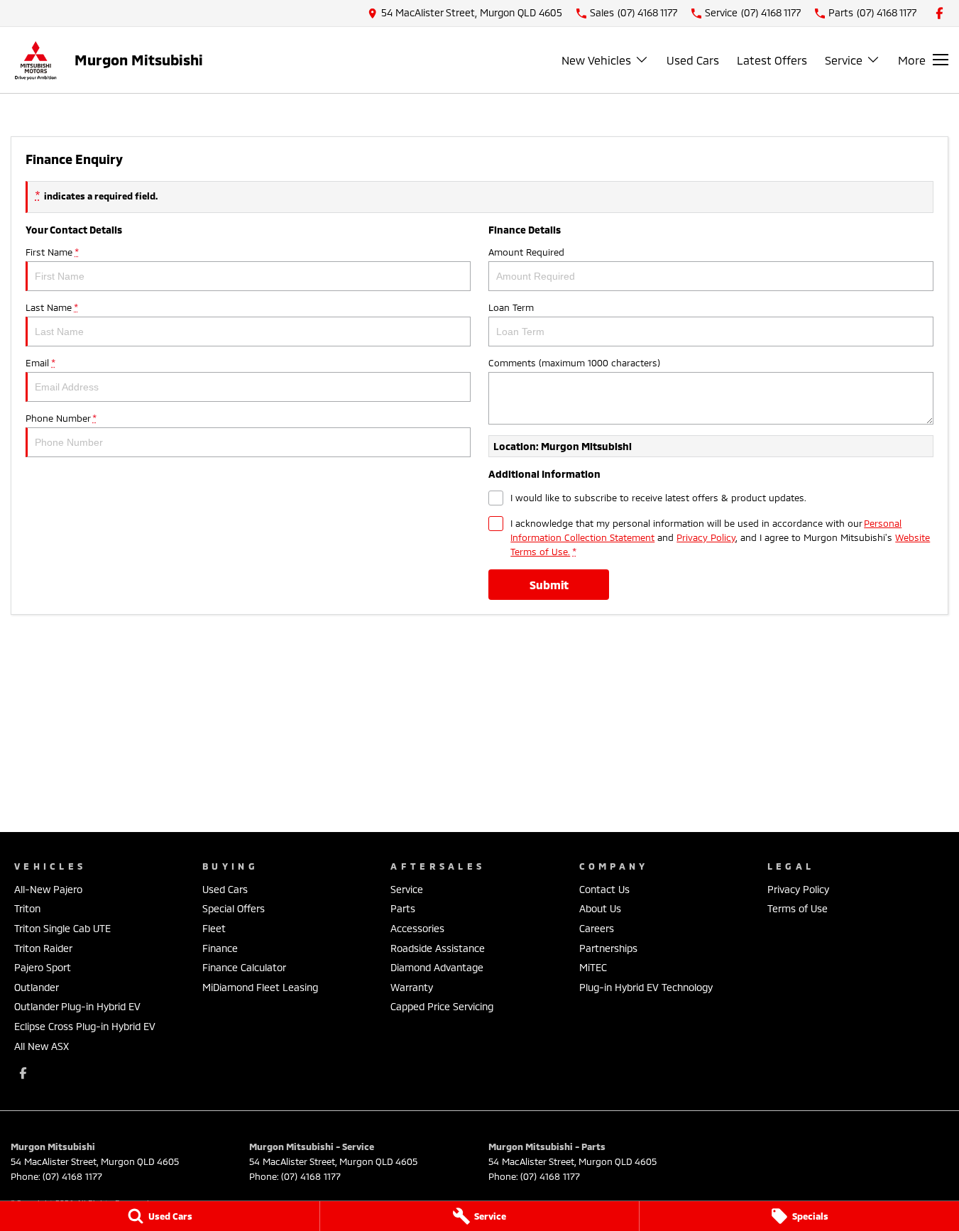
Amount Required (526, 252)
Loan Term (511, 307)
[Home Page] (35, 60)
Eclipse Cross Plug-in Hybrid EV (84, 1026)
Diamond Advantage (436, 967)
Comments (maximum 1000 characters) (574, 362)
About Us (600, 908)
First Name (52, 252)
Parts (402, 908)
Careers (596, 928)
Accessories (417, 928)
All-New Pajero (48, 889)
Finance (220, 948)
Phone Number (61, 418)
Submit (549, 584)
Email (40, 362)
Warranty (411, 987)
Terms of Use (797, 908)
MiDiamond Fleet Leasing (260, 987)
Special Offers (233, 908)
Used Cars (693, 60)
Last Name (51, 307)
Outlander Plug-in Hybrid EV (77, 1006)
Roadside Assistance (437, 948)
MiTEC (593, 967)
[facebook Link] (939, 13)
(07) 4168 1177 (72, 1176)
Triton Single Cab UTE (62, 928)
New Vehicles (596, 60)
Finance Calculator (244, 967)
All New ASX (41, 1046)
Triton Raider (43, 948)
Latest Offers (772, 60)
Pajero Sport (42, 967)
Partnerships (608, 948)
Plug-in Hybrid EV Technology (646, 987)
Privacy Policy (705, 537)
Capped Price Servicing (441, 1006)
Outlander (36, 987)
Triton (27, 908)
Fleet (214, 928)
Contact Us (604, 889)
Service (843, 60)
